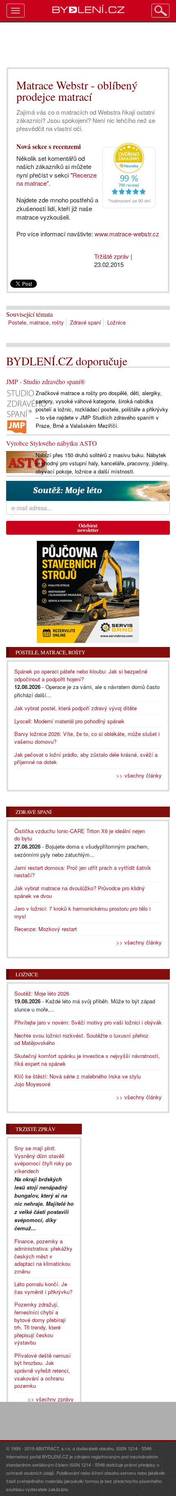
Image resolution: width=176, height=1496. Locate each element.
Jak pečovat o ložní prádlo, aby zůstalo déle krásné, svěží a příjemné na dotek (86, 758)
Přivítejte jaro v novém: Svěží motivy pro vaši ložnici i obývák (88, 1022)
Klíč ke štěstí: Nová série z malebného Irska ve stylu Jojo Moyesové (77, 1080)
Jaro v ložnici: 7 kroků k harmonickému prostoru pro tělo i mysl (82, 912)
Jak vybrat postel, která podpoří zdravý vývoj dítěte (75, 708)
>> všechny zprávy (51, 1399)
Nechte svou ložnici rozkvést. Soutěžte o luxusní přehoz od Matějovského (81, 1039)
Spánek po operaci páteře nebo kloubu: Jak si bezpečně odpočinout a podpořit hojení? (80, 675)
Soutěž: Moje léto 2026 (41, 993)
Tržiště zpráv (111, 256)
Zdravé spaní (85, 322)
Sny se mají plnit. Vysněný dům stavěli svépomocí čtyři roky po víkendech (43, 1159)
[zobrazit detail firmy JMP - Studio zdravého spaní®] (26, 411)
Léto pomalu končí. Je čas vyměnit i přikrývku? (43, 1288)
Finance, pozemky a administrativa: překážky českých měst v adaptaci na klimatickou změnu (43, 1256)
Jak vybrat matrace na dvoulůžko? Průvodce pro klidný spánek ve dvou (79, 892)
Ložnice (116, 322)
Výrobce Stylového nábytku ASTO (51, 443)
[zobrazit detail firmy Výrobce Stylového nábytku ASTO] (26, 461)
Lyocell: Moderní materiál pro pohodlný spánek (69, 721)
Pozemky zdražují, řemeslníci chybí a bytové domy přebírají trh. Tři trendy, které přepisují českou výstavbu (40, 1323)
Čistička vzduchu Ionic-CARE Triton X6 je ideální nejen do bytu (79, 834)
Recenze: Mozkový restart (45, 929)
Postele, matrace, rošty (36, 322)
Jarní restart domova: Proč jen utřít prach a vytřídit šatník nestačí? (82, 871)
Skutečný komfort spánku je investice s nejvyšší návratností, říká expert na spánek (87, 1059)
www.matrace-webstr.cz (127, 233)
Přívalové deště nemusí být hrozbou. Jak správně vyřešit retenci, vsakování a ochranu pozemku (42, 1370)
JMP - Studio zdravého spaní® (45, 381)
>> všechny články (139, 775)
